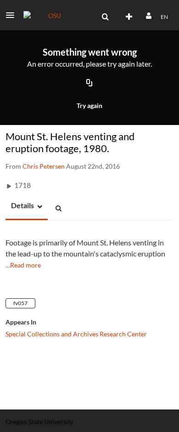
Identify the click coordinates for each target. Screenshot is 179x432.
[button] (13, 15)
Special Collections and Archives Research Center (76, 334)
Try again (89, 105)
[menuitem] (105, 17)
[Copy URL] (89, 83)
